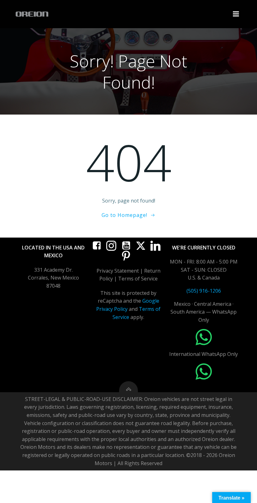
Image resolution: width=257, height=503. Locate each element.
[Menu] (236, 14)
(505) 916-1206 (203, 290)
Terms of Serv (134, 278)
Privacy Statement (118, 270)
